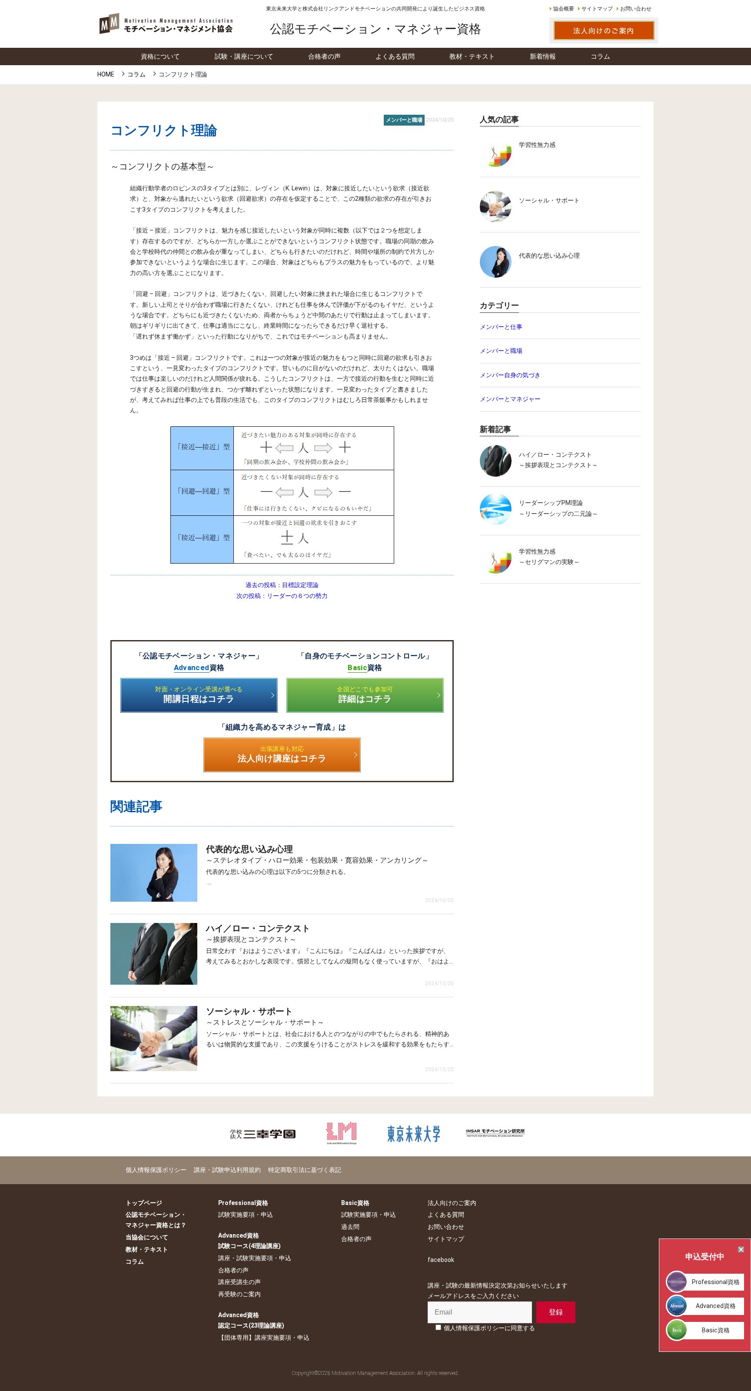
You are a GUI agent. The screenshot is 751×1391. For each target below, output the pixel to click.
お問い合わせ (635, 9)
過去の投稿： (282, 584)
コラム (135, 1261)
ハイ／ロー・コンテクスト (555, 454)
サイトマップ (597, 9)
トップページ (144, 1202)
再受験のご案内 (239, 1294)
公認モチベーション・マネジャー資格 (375, 29)
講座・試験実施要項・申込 (254, 1258)
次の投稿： (282, 595)
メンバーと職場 (501, 350)
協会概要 (563, 9)
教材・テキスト (147, 1249)
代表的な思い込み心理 (549, 255)
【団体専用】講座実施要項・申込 (263, 1337)
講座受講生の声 (239, 1281)
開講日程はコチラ (199, 695)
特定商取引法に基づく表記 (304, 1169)
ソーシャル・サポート (549, 200)
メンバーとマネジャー (510, 398)
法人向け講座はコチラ (282, 754)
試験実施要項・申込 (245, 1214)
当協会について (147, 1237)
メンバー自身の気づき (510, 375)
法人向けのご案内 (452, 1202)
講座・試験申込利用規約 (227, 1169)
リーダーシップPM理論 (551, 502)
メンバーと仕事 (501, 326)
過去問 (350, 1226)
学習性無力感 (537, 144)
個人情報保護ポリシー (156, 1169)
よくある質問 (446, 1214)
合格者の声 (233, 1270)
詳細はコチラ (365, 695)
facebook (441, 1259)
